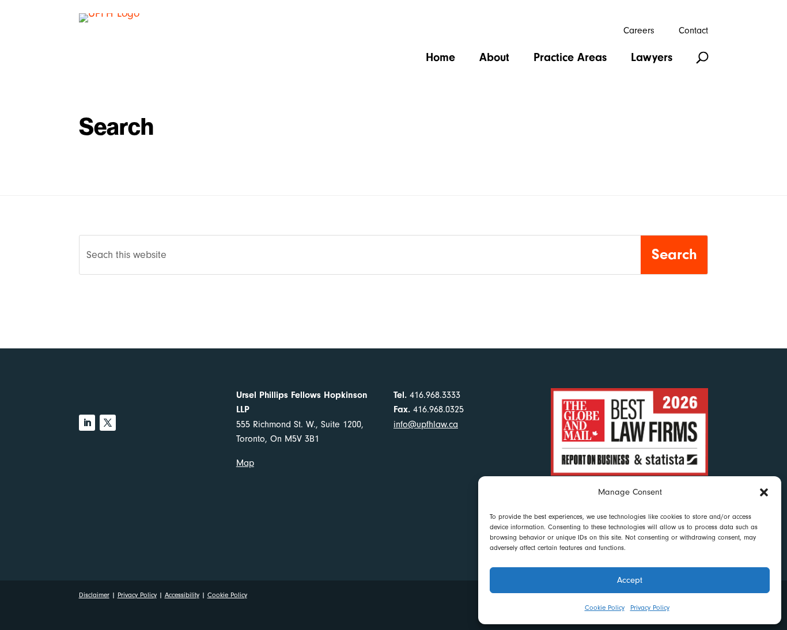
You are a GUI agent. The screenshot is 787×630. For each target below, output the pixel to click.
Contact (693, 31)
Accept (629, 580)
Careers (638, 31)
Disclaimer (94, 595)
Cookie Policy (605, 608)
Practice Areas (570, 59)
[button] (764, 492)
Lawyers (651, 59)
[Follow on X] (108, 423)
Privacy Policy (649, 608)
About (494, 59)
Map (245, 463)
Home (440, 59)
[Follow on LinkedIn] (87, 423)
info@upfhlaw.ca (426, 424)
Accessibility (182, 595)
